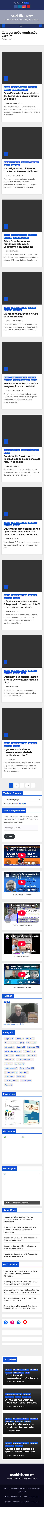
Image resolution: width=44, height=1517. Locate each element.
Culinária (21, 1047)
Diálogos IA (25, 162)
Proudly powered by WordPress (15, 1489)
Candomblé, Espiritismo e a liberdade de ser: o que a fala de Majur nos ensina (22, 459)
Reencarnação (17, 89)
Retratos (21, 1076)
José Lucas (8, 1227)
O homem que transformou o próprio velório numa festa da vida (21, 679)
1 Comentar (10, 759)
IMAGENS (8, 1502)
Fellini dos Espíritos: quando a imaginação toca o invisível (21, 385)
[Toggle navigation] (20, 25)
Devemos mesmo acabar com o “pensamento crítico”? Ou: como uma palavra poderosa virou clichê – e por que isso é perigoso (22, 534)
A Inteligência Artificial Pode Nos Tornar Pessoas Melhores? (21, 170)
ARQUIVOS (23, 1496)
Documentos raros (13, 1051)
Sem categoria (11, 1081)
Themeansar (22, 1491)
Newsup (35, 1489)
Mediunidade (25, 380)
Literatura (17, 237)
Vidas (25, 89)
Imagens (16, 380)
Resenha (25, 237)
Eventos (9, 1055)
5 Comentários (12, 611)
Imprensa (17, 525)
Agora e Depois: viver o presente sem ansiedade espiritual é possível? (18, 752)
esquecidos (35, 1502)
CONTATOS (25, 1502)
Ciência (30, 1039)
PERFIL (7, 1496)
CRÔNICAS (14, 1496)
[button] (37, 26)
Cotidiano (32, 307)
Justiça (7, 165)
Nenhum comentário (14, 103)
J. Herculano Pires (25, 1060)
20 (27, 785)
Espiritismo (32, 87)
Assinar (9, 836)
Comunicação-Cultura (19, 87)
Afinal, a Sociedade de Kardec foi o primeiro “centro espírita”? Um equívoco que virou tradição (22, 605)
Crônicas (9, 1047)
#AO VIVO (16, 1502)
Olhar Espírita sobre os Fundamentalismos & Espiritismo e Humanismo (18, 244)
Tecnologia (15, 165)
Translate (22, 803)
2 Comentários (12, 251)
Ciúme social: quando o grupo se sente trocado (21, 315)
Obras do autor (27, 1068)
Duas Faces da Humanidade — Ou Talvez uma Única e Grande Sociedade (21, 96)
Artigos (7, 87)
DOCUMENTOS (34, 1496)
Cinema (6, 377)
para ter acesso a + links (14, 1024)
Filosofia (7, 89)
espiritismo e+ (22, 15)
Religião (7, 452)
